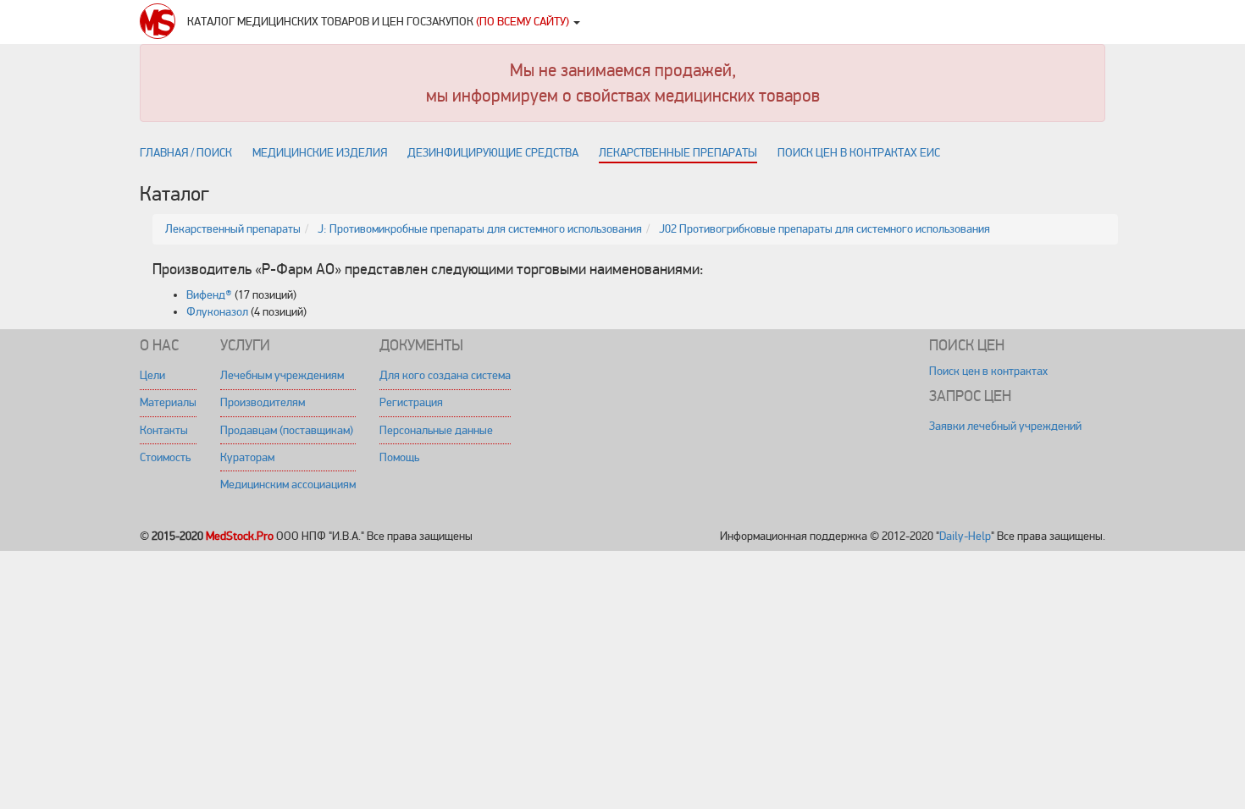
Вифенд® (209, 295)
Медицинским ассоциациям (288, 484)
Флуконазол (217, 312)
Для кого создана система (445, 375)
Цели (152, 375)
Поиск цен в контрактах (988, 371)
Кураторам (247, 457)
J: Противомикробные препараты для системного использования (480, 229)
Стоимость (165, 457)
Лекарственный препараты (233, 229)
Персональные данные (436, 430)
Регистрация (411, 402)
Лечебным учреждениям (282, 375)
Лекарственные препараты (678, 153)
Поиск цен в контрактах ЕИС (858, 153)
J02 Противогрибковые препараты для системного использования (824, 229)
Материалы (168, 402)
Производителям (262, 402)
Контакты (164, 430)
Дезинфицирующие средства (492, 153)
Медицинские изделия (319, 153)
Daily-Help (965, 536)
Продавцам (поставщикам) (286, 430)
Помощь (399, 457)
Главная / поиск (186, 153)
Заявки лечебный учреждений (1005, 426)
